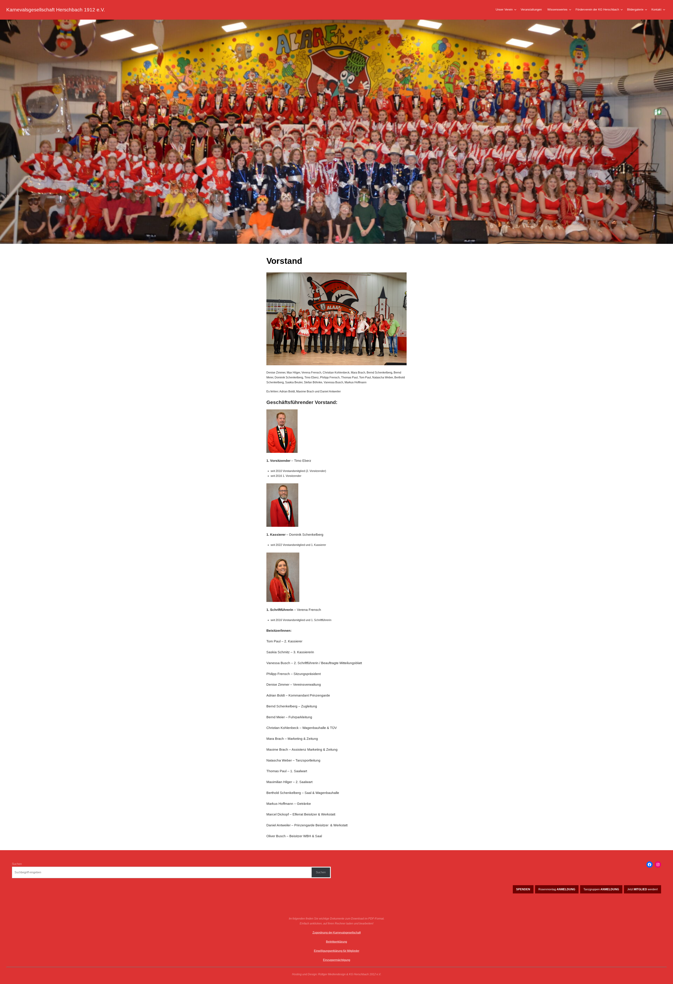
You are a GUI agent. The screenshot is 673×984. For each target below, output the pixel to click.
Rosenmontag (556, 889)
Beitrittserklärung (336, 941)
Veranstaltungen (531, 9)
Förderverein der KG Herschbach (597, 9)
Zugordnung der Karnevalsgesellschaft (336, 932)
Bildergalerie (635, 9)
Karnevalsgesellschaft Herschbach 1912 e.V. (55, 9)
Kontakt (656, 9)
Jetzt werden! (642, 889)
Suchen (17, 864)
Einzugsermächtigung (336, 959)
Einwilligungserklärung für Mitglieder (336, 950)
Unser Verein (504, 9)
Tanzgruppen (601, 889)
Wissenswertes (557, 9)
